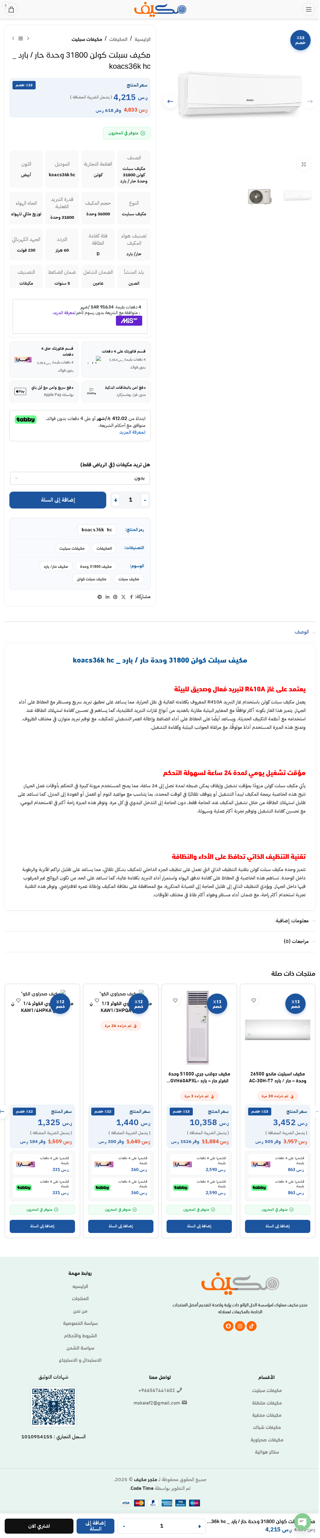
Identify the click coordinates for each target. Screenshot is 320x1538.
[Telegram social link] (100, 597)
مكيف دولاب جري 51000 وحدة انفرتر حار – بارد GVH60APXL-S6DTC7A (199, 1080)
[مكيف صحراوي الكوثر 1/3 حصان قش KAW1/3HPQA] (120, 993)
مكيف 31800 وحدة (96, 566)
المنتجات (80, 1298)
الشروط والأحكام (80, 1335)
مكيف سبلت (128, 578)
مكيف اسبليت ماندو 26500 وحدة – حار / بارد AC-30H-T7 (277, 1077)
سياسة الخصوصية (80, 1322)
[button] (170, 101)
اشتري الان (39, 1526)
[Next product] (13, 39)
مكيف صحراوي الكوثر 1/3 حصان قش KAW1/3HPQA (121, 1006)
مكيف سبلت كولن (92, 578)
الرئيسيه (80, 1285)
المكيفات (118, 38)
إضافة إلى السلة (58, 500)
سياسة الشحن (80, 1347)
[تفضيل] (253, 1000)
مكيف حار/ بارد (56, 566)
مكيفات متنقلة (267, 1402)
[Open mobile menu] (308, 9)
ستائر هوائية (267, 1451)
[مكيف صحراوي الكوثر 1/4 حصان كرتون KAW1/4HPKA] (42, 993)
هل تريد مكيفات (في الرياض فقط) (115, 464)
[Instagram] (240, 1326)
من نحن (80, 1310)
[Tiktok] (252, 1326)
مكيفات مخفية (267, 1414)
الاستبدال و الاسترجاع (80, 1359)
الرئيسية (143, 38)
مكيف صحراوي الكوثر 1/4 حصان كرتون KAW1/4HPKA (42, 1006)
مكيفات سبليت (87, 38)
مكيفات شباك (267, 1426)
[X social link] (123, 597)
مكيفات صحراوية (267, 1439)
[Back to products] (20, 39)
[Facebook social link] (131, 597)
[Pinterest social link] (115, 597)
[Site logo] (160, 8)
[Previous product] (28, 39)
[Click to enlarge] (304, 164)
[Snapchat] (228, 1326)
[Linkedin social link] (107, 597)
